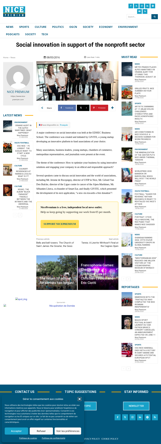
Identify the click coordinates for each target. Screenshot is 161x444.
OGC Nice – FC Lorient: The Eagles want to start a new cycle (23, 151)
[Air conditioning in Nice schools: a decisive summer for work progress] (127, 134)
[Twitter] (136, 6)
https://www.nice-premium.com (18, 98)
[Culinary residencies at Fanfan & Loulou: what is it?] (7, 169)
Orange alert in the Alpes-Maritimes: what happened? (23, 129)
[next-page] (20, 215)
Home (5, 57)
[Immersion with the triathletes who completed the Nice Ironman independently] (127, 299)
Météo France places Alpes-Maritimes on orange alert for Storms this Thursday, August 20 (145, 72)
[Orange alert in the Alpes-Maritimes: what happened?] (7, 126)
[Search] (154, 16)
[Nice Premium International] (14, 11)
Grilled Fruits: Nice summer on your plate (144, 90)
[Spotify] (152, 6)
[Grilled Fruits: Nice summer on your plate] (127, 92)
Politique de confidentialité (53, 438)
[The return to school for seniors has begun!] (56, 272)
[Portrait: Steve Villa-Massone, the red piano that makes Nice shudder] (127, 219)
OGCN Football (21, 143)
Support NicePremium (60, 223)
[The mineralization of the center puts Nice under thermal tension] (127, 154)
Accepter (16, 431)
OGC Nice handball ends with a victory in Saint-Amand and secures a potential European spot (145, 353)
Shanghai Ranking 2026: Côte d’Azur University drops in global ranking (145, 241)
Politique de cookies (28, 438)
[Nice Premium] (18, 77)
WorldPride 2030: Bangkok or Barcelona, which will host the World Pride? (145, 176)
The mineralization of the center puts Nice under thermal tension (145, 156)
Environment (20, 122)
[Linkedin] (147, 6)
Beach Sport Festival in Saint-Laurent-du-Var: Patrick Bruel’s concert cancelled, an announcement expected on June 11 (145, 327)
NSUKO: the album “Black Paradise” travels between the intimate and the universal (23, 196)
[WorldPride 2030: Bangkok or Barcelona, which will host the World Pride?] (127, 175)
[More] (112, 108)
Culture (18, 165)
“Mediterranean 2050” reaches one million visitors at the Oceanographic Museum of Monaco (146, 263)
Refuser (41, 431)
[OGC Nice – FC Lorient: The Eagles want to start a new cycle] (7, 147)
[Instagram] (141, 6)
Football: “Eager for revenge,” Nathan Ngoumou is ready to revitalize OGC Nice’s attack (145, 199)
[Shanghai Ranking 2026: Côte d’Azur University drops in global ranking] (127, 240)
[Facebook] (130, 6)
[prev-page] (15, 215)
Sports (138, 103)
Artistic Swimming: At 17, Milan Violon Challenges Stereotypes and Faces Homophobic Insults (144, 112)
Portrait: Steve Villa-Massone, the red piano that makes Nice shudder (145, 221)
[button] (79, 399)
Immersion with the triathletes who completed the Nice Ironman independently (145, 302)
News (13, 57)
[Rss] (145, 11)
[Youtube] (139, 11)
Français (64, 125)
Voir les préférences (67, 431)
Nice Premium (18, 91)
